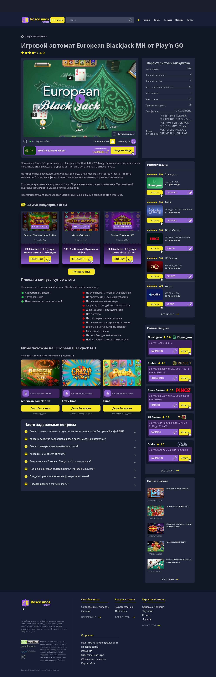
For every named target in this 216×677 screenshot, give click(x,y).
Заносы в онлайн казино (177, 488)
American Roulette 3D (35, 400)
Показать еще (81, 271)
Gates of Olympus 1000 (122, 235)
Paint (106, 400)
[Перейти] (138, 20)
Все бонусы (167, 470)
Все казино (167, 314)
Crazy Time (69, 400)
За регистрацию (124, 607)
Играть (155, 192)
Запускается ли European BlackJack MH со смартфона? (60, 461)
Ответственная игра (92, 655)
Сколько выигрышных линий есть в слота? (54, 446)
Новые (146, 615)
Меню (60, 20)
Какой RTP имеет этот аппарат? (47, 454)
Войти (190, 20)
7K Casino (171, 258)
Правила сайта (89, 647)
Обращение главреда (93, 659)
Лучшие (146, 619)
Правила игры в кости (176, 542)
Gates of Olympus (81, 235)
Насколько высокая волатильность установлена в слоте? (62, 468)
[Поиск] (130, 20)
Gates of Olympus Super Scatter (40, 235)
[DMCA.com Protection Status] (30, 642)
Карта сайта (88, 663)
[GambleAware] (30, 646)
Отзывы (179, 20)
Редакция (86, 651)
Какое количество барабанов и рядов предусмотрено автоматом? (68, 439)
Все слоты (149, 625)
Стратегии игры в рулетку (178, 506)
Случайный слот (126, 134)
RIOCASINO (77, 259)
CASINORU (37, 259)
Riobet (152, 363)
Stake (168, 202)
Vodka (168, 286)
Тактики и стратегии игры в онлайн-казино (178, 560)
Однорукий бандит (153, 607)
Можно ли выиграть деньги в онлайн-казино (178, 525)
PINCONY (119, 259)
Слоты (157, 20)
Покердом (171, 174)
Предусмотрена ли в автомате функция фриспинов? (59, 476)
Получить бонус (122, 150)
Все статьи (168, 579)
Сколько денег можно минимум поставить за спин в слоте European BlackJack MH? (77, 431)
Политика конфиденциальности (99, 642)
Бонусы (168, 20)
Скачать (85, 611)
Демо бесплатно (40, 227)
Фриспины (121, 611)
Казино (146, 20)
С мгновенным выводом (95, 607)
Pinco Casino (173, 230)
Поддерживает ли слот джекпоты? (49, 483)
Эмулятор (147, 611)
